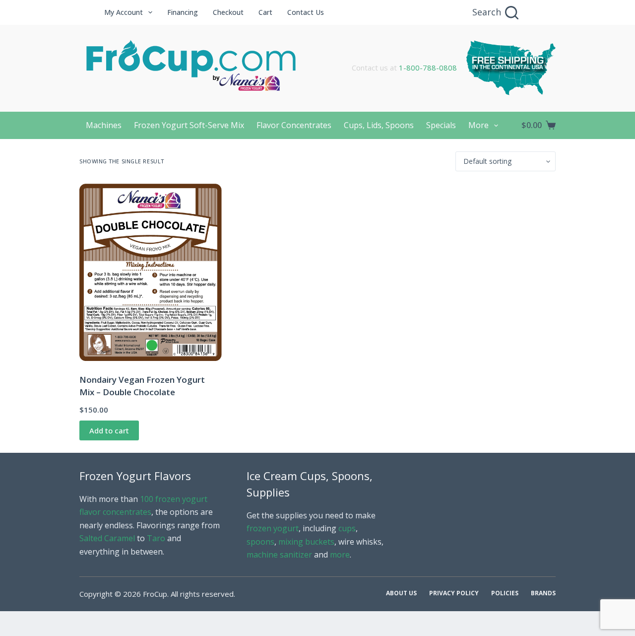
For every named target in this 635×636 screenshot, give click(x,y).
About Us (401, 593)
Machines (104, 125)
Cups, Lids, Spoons (379, 125)
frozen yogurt (273, 528)
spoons (260, 541)
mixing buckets (306, 541)
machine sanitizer (279, 554)
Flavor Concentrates (293, 125)
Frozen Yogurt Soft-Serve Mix (189, 125)
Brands (543, 593)
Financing (182, 12)
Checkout (228, 12)
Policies (504, 593)
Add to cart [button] (109, 430)
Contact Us (305, 12)
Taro (156, 538)
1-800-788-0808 (428, 67)
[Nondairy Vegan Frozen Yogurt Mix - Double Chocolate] (150, 272)
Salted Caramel (107, 538)
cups (347, 528)
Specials (441, 125)
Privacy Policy (454, 593)
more (340, 554)
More (478, 125)
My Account (123, 12)
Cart (265, 12)
